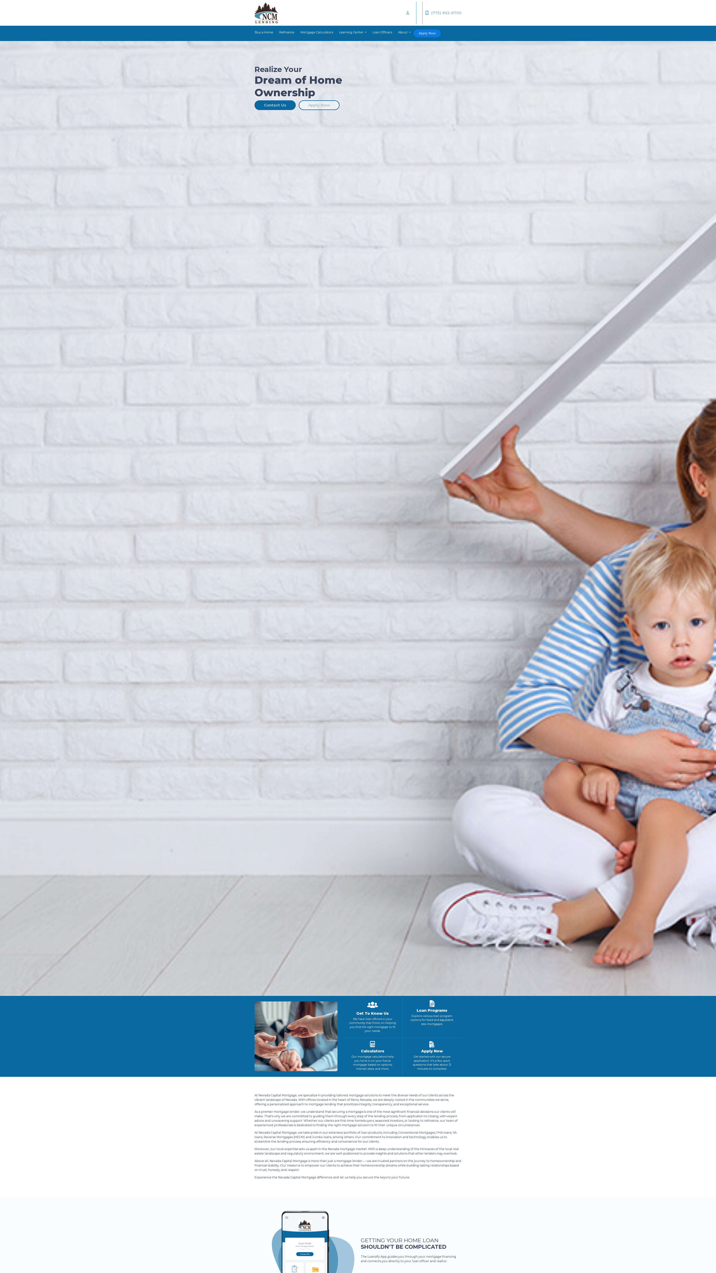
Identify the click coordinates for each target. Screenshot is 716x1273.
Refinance (286, 32)
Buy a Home (264, 32)
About (403, 32)
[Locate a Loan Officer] (407, 13)
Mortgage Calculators (316, 32)
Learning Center (351, 32)
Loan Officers (382, 32)
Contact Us (275, 105)
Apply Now (427, 33)
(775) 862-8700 (446, 13)
